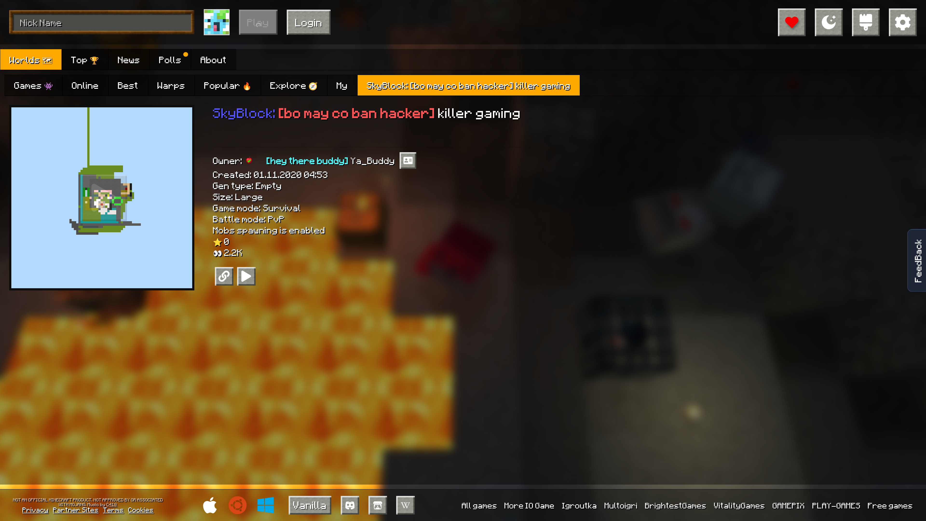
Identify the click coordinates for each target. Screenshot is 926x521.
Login (308, 22)
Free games (890, 505)
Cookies (141, 509)
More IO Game (529, 505)
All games (479, 505)
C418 (111, 504)
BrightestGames (676, 505)
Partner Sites (76, 509)
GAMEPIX (789, 505)
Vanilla (310, 504)
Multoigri (621, 505)
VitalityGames (739, 505)
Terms (113, 509)
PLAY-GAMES (836, 505)
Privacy (35, 509)
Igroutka (579, 505)
